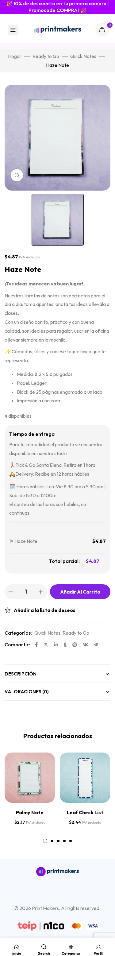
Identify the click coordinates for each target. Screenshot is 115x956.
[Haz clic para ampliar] (17, 175)
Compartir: (17, 644)
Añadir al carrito (80, 592)
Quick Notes (83, 56)
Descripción (20, 674)
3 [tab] (58, 841)
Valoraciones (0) (27, 692)
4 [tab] (64, 841)
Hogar (14, 56)
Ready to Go (46, 56)
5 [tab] (70, 841)
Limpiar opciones (29, 561)
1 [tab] (45, 841)
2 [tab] (52, 841)
